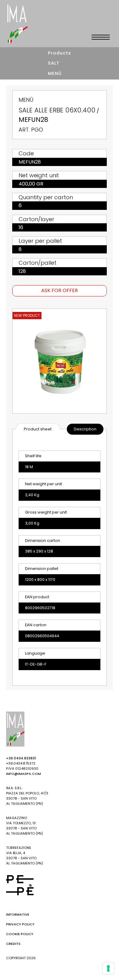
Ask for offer (59, 290)
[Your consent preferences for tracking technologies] (108, 968)
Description (85, 429)
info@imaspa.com (23, 773)
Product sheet (38, 429)
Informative (17, 914)
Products (59, 53)
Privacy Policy (20, 924)
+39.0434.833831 (21, 758)
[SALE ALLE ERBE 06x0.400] (59, 361)
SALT (54, 63)
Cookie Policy (19, 933)
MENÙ (55, 73)
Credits (13, 943)
